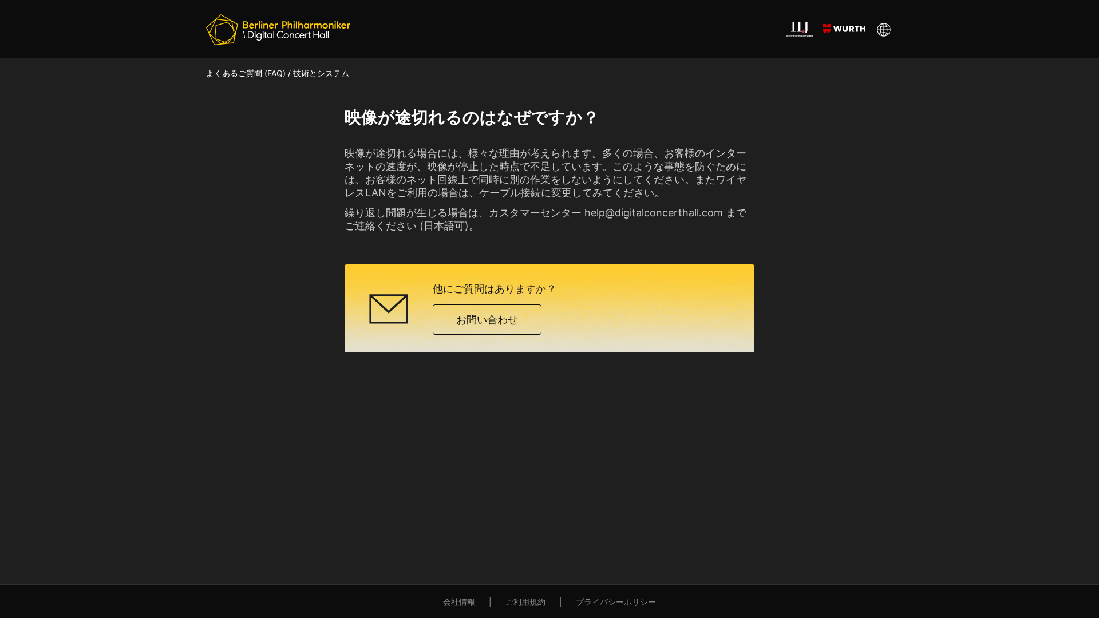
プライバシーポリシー (616, 602)
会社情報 (459, 602)
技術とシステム (321, 73)
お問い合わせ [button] (487, 320)
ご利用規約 (525, 602)
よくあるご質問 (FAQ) (246, 73)
